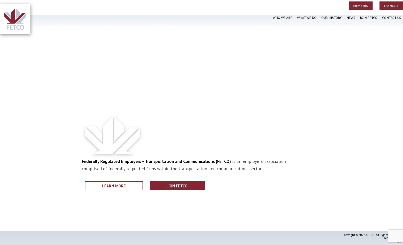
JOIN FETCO (177, 185)
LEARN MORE (114, 185)
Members (360, 6)
